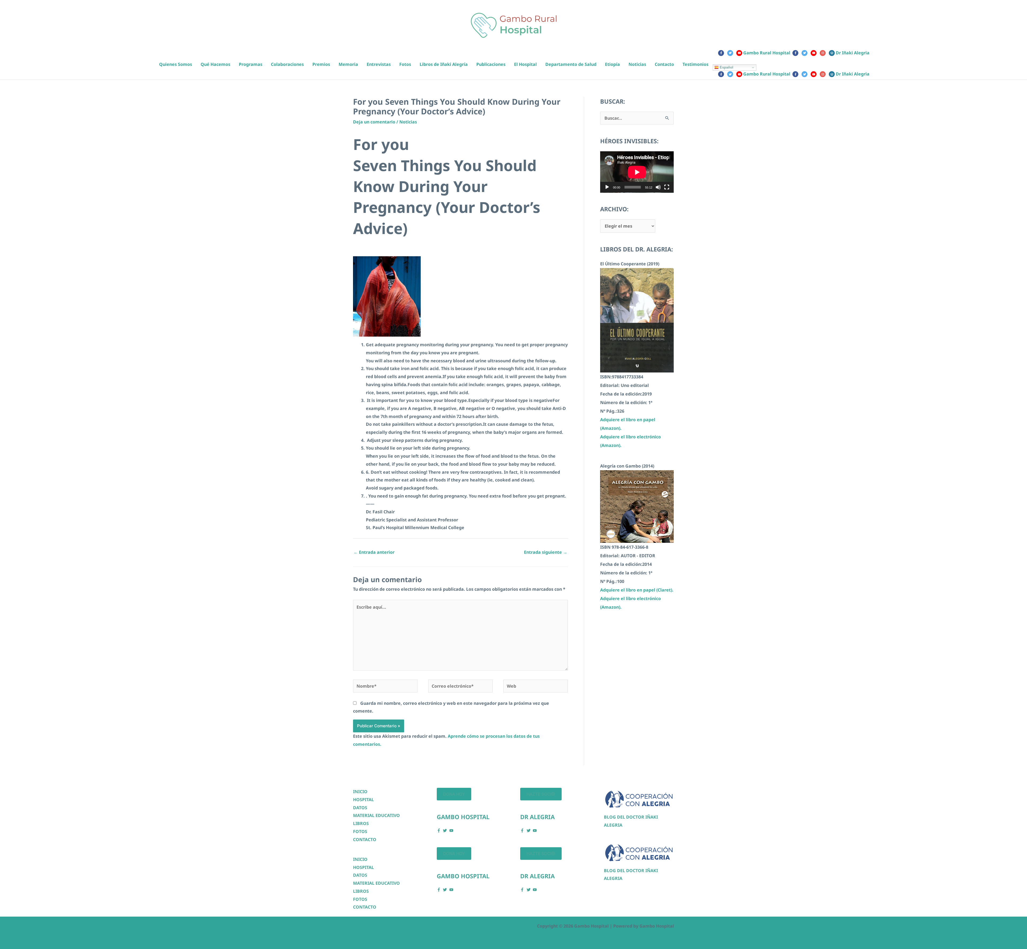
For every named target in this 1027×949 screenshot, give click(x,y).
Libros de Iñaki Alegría (444, 64)
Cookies (361, 926)
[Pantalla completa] (666, 187)
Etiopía (612, 64)
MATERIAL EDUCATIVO (376, 815)
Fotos (405, 64)
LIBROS (361, 823)
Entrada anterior (374, 552)
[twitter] (731, 53)
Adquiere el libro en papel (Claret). (636, 590)
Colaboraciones (287, 64)
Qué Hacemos (215, 64)
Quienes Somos (175, 64)
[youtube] (815, 53)
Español (726, 67)
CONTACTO (364, 839)
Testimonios (695, 64)
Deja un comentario (374, 122)
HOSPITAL (363, 800)
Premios (321, 64)
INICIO (360, 791)
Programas (250, 64)
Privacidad (385, 926)
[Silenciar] (658, 187)
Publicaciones (490, 64)
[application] (637, 172)
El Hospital (525, 64)
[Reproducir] (607, 187)
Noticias (637, 64)
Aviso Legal (413, 926)
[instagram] (824, 53)
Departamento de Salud (570, 64)
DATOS (360, 808)
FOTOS (360, 831)
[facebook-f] (722, 53)
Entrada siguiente (545, 552)
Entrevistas (379, 64)
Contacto (664, 64)
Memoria (348, 64)
